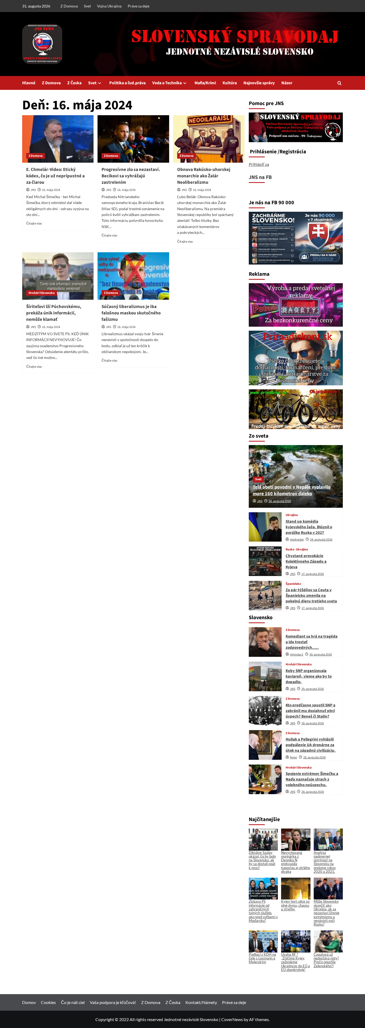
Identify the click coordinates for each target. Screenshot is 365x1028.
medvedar (297, 539)
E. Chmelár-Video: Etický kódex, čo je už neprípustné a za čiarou (55, 176)
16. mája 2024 (51, 190)
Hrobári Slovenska (42, 293)
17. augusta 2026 (312, 574)
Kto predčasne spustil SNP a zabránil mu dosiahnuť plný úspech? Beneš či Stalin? (310, 710)
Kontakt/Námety (201, 1002)
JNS (33, 190)
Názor (286, 83)
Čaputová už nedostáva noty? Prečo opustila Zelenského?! (326, 960)
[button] (339, 83)
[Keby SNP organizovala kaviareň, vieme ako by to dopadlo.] (265, 676)
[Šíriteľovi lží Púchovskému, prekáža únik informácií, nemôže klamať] (58, 276)
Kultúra (230, 83)
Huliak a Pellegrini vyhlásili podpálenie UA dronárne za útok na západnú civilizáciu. (311, 745)
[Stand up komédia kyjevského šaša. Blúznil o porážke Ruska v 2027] (265, 527)
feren (293, 757)
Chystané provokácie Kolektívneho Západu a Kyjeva (306, 561)
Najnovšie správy (259, 83)
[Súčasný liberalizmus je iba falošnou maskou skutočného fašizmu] (133, 276)
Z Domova (69, 6)
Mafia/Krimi (205, 83)
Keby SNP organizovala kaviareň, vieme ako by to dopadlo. (309, 676)
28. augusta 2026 (280, 501)
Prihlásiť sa (259, 164)
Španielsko (293, 584)
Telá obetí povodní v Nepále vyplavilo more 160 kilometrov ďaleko (292, 490)
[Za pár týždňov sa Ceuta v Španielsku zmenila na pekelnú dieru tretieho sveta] (265, 595)
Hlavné (28, 83)
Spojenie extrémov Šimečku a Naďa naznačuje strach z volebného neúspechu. (312, 779)
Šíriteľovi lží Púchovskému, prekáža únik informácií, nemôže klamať (53, 313)
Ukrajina (292, 515)
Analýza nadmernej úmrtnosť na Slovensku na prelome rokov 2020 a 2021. (325, 862)
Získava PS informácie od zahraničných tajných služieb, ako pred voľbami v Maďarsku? (263, 910)
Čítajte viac (34, 223)
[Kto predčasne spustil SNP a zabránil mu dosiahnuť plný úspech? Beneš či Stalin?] (265, 711)
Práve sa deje (138, 6)
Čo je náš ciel (73, 1002)
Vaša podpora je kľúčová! (113, 1002)
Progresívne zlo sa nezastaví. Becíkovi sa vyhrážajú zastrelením (131, 176)
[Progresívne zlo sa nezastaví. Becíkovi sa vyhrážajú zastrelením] (133, 139)
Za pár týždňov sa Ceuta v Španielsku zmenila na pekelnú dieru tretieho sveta (311, 595)
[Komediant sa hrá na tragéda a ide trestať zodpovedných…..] (265, 642)
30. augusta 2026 (320, 654)
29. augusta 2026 (312, 689)
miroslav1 (296, 654)
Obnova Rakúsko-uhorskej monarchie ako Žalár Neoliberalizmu (203, 176)
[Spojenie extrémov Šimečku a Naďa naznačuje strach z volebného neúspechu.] (265, 779)
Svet (87, 6)
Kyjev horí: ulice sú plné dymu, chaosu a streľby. (295, 905)
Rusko (290, 549)
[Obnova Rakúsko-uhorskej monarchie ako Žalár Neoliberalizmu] (208, 139)
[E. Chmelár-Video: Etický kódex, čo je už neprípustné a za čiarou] (58, 139)
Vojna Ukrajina (109, 6)
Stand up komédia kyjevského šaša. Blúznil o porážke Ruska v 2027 (309, 527)
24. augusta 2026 (321, 539)
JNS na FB (260, 177)
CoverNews (232, 1019)
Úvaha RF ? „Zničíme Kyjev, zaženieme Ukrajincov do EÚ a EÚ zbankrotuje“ (295, 962)
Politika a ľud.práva (127, 83)
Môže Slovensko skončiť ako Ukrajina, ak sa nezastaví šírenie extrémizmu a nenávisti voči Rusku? (326, 912)
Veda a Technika (167, 83)
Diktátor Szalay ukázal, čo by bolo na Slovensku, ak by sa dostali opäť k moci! (262, 860)
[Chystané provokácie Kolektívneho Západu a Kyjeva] (265, 561)
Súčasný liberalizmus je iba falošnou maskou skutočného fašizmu (131, 313)
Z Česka (74, 83)
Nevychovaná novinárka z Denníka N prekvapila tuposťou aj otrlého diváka (295, 862)
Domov (29, 1002)
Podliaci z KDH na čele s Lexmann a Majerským (262, 958)
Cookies (48, 1002)
